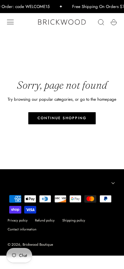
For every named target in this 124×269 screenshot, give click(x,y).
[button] (10, 22)
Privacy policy (18, 220)
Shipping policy (73, 220)
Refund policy (45, 220)
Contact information (22, 229)
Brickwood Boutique (38, 244)
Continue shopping (62, 117)
